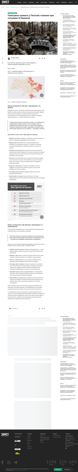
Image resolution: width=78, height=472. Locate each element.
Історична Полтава (56, 437)
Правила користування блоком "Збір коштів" (45, 437)
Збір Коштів (44, 2)
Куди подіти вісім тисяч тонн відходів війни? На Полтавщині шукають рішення (68, 28)
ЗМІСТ (2, 7)
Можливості (29, 446)
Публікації (31, 2)
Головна (29, 435)
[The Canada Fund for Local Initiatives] (17, 449)
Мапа (57, 2)
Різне (28, 445)
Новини (19, 2)
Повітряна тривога (15, 7)
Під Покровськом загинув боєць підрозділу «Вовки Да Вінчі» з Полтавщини (67, 25)
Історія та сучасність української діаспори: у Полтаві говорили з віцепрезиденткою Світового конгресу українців (68, 44)
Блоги (25, 2)
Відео (37, 2)
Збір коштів (29, 440)
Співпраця (64, 2)
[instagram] (9, 462)
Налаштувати (67, 469)
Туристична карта (56, 435)
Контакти (42, 442)
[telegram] (15, 462)
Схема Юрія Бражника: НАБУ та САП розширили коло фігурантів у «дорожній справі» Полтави (68, 36)
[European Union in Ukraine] (17, 445)
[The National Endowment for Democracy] (17, 441)
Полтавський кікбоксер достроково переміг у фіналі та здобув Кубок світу (68, 32)
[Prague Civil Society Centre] (17, 453)
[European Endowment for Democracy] (17, 437)
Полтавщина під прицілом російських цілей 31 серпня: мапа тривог (67, 40)
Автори (71, 2)
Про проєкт (42, 435)
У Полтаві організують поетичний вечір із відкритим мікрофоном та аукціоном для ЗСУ (68, 21)
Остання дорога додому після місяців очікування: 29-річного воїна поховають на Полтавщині (68, 48)
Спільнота (52, 2)
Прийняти (58, 469)
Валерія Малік (15, 57)
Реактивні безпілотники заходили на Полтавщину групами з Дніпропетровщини (67, 53)
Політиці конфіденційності (20, 470)
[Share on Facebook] (39, 58)
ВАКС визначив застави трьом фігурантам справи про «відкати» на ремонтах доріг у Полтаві (68, 17)
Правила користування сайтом (45, 440)
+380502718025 (70, 442)
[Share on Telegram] (42, 58)
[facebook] (2, 462)
